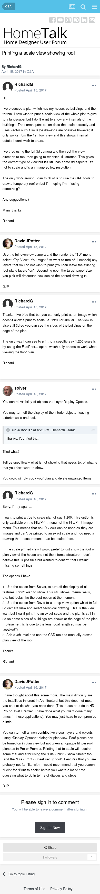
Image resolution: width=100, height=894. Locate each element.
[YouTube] (60, 19)
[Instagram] (68, 19)
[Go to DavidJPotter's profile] (8, 243)
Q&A (30, 71)
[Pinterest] (76, 19)
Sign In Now (50, 827)
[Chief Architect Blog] (92, 19)
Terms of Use (34, 888)
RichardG (14, 66)
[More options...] (93, 85)
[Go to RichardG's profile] (8, 87)
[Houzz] (84, 19)
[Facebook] (52, 19)
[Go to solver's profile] (8, 391)
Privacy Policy (61, 888)
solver (20, 388)
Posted (30, 90)
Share (51, 847)
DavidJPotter (27, 241)
